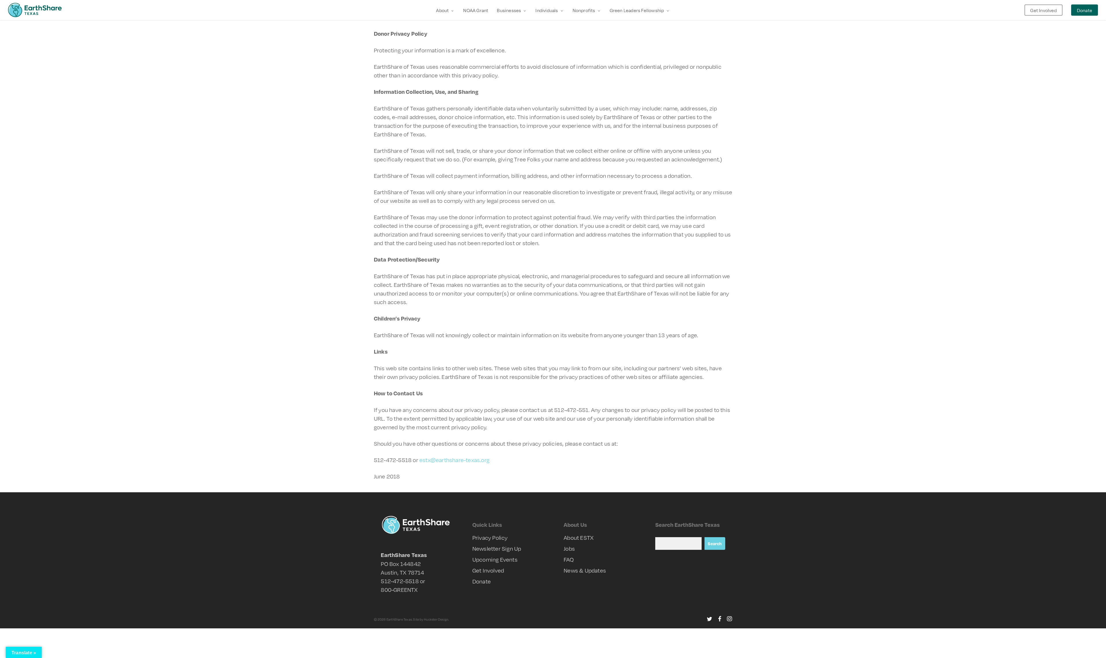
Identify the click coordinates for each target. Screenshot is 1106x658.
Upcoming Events (495, 559)
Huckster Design (436, 619)
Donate (481, 581)
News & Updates (585, 570)
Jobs (569, 548)
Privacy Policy (490, 537)
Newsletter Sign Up (496, 548)
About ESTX (579, 537)
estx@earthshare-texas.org (454, 460)
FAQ (569, 559)
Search (715, 543)
